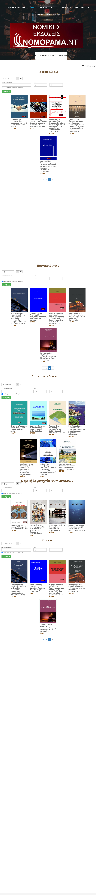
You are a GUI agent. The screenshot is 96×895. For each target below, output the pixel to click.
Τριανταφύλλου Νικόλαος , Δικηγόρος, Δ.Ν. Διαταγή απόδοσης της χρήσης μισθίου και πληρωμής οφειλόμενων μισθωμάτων (48, 166)
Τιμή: (35, 82)
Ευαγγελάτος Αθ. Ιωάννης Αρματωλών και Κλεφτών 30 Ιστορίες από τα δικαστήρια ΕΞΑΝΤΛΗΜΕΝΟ (37, 529)
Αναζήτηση (6, 91)
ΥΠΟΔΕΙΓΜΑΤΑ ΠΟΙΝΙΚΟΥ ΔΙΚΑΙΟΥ (48, 15)
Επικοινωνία (43, 7)
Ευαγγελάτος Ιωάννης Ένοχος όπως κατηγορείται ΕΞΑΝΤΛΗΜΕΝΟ (57, 527)
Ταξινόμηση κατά (8, 78)
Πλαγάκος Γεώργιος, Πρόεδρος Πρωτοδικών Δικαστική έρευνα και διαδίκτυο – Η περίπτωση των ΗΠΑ (38, 123)
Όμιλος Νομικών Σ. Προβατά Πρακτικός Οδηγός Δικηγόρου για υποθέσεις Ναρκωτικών (77, 316)
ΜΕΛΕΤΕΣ (54, 7)
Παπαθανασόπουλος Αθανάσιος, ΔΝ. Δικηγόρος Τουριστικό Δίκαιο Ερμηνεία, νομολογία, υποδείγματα (76, 430)
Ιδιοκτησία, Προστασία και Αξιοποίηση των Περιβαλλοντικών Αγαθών (18, 428)
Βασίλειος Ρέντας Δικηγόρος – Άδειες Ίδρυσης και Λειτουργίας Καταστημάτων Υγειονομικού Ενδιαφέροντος (27, 469)
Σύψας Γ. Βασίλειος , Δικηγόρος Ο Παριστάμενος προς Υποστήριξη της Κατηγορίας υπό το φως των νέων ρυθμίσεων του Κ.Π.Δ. (57, 318)
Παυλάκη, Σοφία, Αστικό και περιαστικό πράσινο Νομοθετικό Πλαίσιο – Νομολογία (67, 466)
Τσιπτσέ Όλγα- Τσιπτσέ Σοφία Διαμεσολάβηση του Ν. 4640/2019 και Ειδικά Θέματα (19, 123)
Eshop (32, 7)
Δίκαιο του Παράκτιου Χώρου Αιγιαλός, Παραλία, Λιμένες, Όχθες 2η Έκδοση (38, 428)
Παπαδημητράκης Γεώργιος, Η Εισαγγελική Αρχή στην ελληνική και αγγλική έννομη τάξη (48, 356)
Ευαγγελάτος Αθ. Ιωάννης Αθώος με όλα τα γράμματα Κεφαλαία (19, 526)
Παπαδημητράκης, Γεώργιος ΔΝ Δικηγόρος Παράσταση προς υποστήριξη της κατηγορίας (38, 316)
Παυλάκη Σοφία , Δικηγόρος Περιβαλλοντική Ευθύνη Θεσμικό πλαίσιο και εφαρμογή (57, 429)
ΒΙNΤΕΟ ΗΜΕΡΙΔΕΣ (82, 7)
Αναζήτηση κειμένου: (7, 82)
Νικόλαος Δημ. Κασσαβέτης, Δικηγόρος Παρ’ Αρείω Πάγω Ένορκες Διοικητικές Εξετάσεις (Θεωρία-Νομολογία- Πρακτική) (47, 469)
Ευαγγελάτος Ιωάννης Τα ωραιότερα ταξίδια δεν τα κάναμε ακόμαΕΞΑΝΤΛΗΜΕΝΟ (76, 527)
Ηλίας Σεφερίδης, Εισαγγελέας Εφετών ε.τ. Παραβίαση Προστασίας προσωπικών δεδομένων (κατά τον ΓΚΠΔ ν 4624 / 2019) (18, 318)
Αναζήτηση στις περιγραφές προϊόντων (13, 87)
